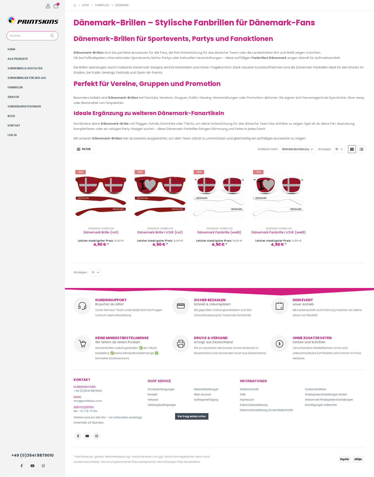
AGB (242, 394)
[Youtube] (32, 465)
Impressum (247, 399)
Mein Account (202, 394)
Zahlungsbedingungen (162, 404)
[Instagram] (43, 465)
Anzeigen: (325, 149)
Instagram (96, 436)
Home (11, 49)
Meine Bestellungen (206, 389)
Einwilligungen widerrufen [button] (321, 404)
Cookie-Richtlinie (315, 389)
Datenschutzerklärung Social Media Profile (266, 410)
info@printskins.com (88, 401)
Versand (153, 399)
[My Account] (48, 6)
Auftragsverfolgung (206, 399)
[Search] (52, 35)
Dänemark (94, 228)
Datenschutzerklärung (254, 404)
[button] (84, 149)
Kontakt (14, 125)
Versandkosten (142, 456)
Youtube (87, 436)
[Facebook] (21, 465)
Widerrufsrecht (249, 389)
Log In (12, 135)
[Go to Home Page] (75, 5)
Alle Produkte (18, 59)
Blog (11, 116)
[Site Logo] (32, 20)
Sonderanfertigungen (24, 106)
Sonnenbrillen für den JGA (27, 78)
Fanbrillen (15, 87)
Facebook (78, 436)
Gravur (13, 97)
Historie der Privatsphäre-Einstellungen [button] (329, 399)
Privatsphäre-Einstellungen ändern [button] (326, 394)
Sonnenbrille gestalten (25, 68)
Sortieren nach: (268, 149)
